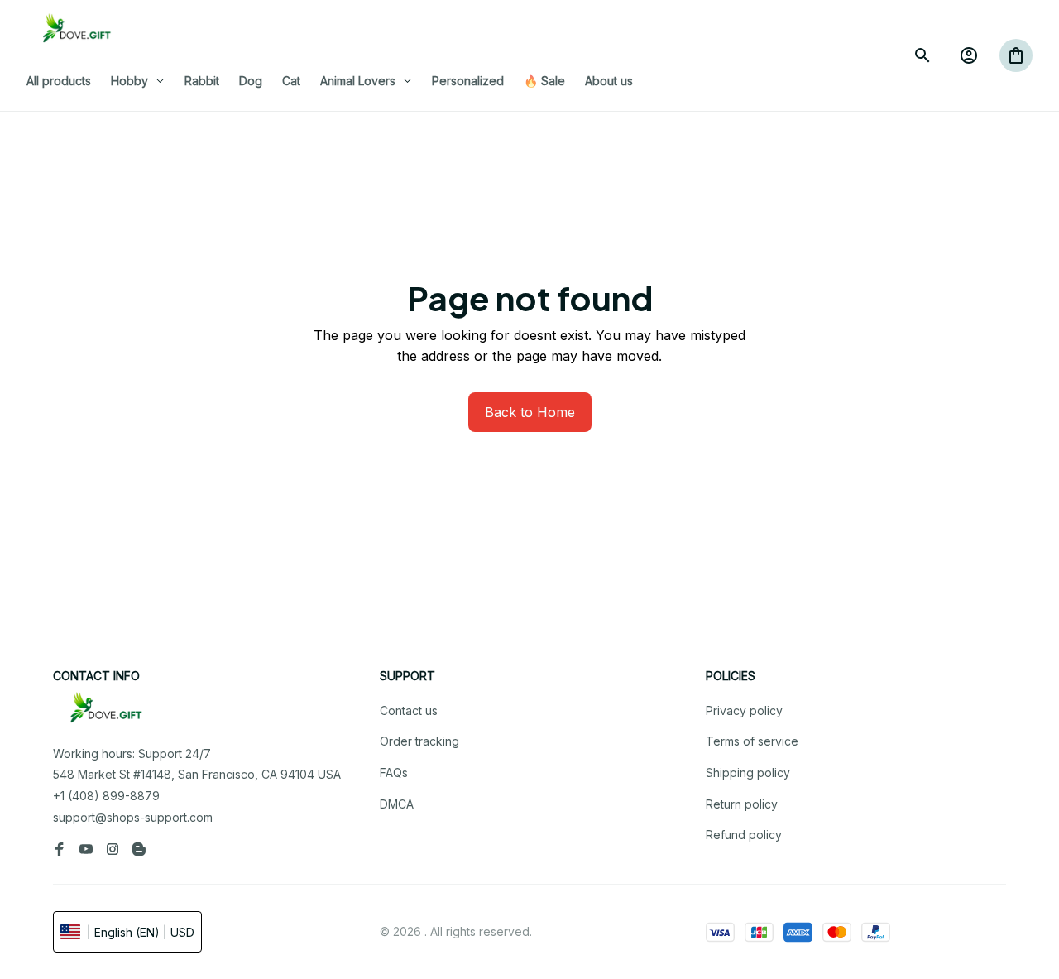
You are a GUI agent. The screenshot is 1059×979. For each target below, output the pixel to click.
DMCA (397, 804)
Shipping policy (748, 772)
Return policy (742, 804)
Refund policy (744, 835)
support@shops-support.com (133, 817)
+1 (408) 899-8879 (106, 796)
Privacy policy (744, 710)
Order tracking (419, 741)
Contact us (409, 710)
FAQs (394, 772)
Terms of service (752, 741)
